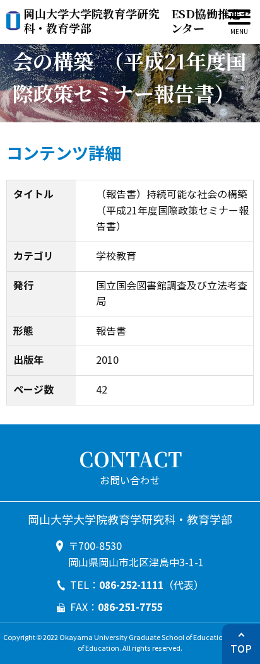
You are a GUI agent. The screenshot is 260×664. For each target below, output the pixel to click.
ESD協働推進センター (137, 21)
